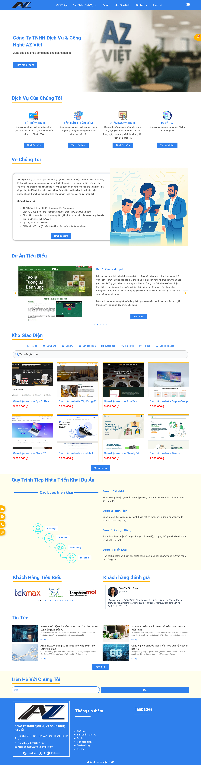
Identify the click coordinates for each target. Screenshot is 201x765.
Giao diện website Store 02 (29, 453)
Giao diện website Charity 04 (121, 453)
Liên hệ (157, 5)
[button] (15, 292)
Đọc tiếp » (44, 640)
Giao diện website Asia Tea (120, 401)
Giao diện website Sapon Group (169, 401)
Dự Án (106, 5)
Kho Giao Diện (122, 5)
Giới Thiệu (62, 5)
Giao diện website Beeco (165, 453)
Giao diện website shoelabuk (76, 453)
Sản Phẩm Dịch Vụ (83, 5)
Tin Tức (140, 5)
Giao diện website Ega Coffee (31, 401)
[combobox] (100, 354)
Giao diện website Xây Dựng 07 (77, 401)
